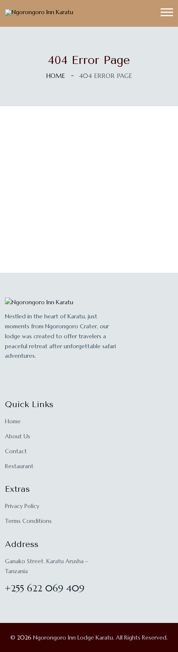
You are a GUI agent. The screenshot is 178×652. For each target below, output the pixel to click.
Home (55, 76)
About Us (17, 436)
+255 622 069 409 (44, 588)
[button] (167, 12)
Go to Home (89, 238)
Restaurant (19, 466)
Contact (16, 451)
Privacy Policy (22, 506)
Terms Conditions (28, 521)
